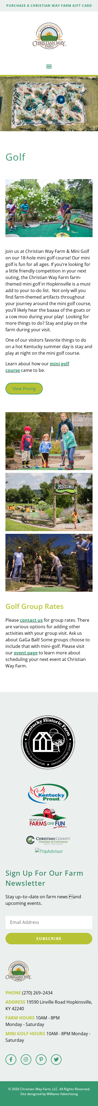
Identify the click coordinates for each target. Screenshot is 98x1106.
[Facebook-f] (10, 1059)
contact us (31, 620)
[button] (49, 66)
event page (26, 653)
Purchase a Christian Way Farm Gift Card (49, 5)
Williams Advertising (62, 1094)
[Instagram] (26, 1059)
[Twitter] (56, 1059)
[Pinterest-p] (41, 1059)
